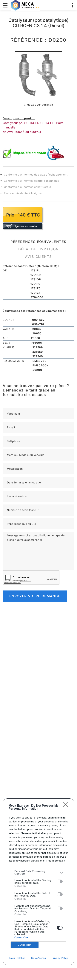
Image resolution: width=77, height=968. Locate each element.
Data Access (38, 957)
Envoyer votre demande (34, 596)
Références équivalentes (38, 242)
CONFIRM (25, 944)
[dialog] (38, 882)
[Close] (66, 805)
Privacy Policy (60, 957)
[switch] (60, 881)
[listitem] (38, 872)
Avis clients (38, 257)
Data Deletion (17, 957)
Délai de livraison (38, 249)
